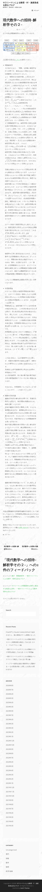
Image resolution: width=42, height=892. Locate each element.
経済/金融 (9, 871)
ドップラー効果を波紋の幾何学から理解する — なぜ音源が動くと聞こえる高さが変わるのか (21, 666)
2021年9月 (9, 800)
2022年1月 (9, 783)
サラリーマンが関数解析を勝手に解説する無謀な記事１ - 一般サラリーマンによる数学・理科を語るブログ (21, 589)
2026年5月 (9, 698)
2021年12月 (10, 787)
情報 (7, 858)
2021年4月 (9, 821)
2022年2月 (9, 779)
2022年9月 (9, 749)
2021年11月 (10, 792)
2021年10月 (10, 796)
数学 (9, 534)
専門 (6, 534)
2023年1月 (9, 736)
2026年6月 (9, 694)
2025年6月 (9, 702)
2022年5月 (9, 766)
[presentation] (11, 83)
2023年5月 (9, 724)
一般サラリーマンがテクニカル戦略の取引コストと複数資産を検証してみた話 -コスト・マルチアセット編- (21, 642)
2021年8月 (9, 804)
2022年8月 (9, 753)
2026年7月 (9, 690)
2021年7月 (9, 809)
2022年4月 (9, 770)
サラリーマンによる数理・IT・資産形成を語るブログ (20, 3)
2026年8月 (9, 685)
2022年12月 (10, 741)
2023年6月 (9, 719)
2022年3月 (9, 775)
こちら (17, 60)
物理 (7, 867)
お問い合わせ (23, 527)
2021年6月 (9, 813)
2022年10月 (10, 745)
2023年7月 (9, 715)
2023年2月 (9, 732)
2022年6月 (9, 762)
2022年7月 (9, 758)
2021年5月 (9, 817)
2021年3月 (9, 826)
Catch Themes (25, 888)
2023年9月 (9, 711)
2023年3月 (9, 728)
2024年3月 (9, 707)
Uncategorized (11, 850)
